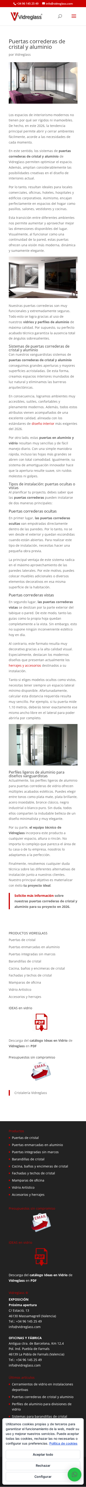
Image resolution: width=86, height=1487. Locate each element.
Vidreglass (23, 54)
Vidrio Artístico (20, 989)
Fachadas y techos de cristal (30, 975)
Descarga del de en (40, 1043)
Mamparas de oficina (25, 982)
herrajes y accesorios (25, 665)
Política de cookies (63, 1443)
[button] (74, 1474)
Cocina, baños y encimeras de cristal (37, 968)
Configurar (43, 1476)
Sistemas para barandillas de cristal (39, 1416)
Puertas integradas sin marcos (32, 954)
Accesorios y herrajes (25, 996)
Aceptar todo (43, 1454)
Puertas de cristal (22, 940)
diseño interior (43, 423)
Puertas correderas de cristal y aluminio (42, 1397)
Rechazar (43, 1465)
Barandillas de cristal (25, 961)
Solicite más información (34, 895)
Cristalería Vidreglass (30, 1093)
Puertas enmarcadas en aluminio (34, 947)
